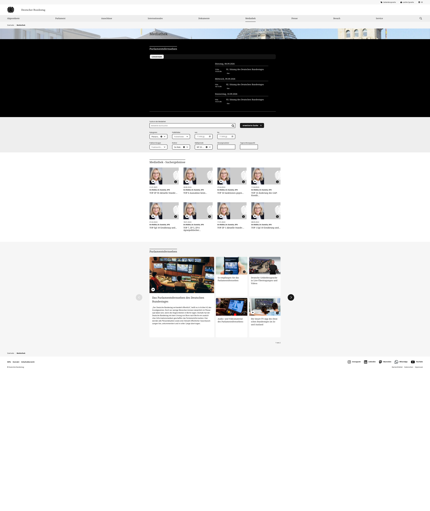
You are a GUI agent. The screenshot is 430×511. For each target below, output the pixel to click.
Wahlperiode (199, 143)
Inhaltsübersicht (28, 362)
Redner (174, 143)
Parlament (60, 18)
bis (218, 132)
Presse (294, 18)
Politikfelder (176, 132)
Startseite (10, 25)
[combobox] (158, 136)
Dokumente (204, 18)
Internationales (155, 18)
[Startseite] (26, 10)
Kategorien (153, 132)
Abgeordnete (13, 18)
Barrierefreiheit (397, 367)
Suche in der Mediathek (157, 121)
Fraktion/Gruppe (155, 143)
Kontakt (16, 362)
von (196, 132)
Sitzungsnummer (223, 143)
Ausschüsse (106, 18)
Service (379, 18)
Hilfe (9, 362)
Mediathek (250, 18)
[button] (420, 2)
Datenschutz (408, 367)
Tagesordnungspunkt (247, 143)
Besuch (336, 18)
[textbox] (157, 137)
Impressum (419, 367)
